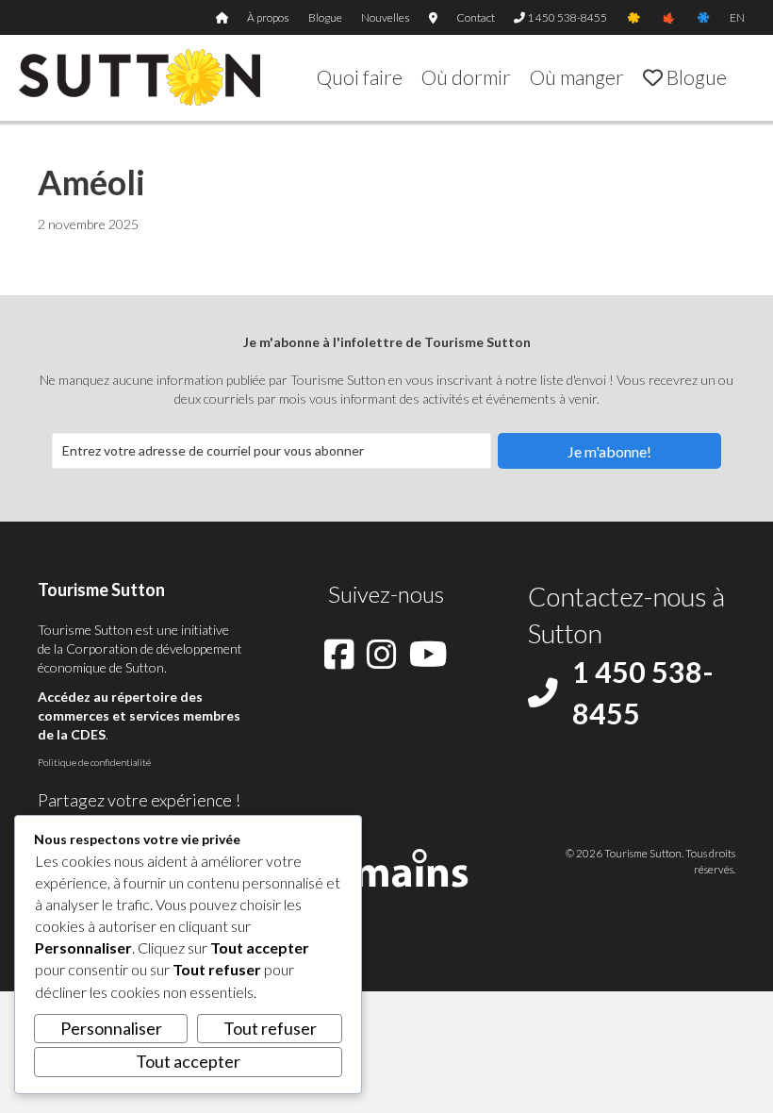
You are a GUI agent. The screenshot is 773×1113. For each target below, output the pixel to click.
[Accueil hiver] (702, 17)
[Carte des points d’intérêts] (433, 17)
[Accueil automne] (668, 17)
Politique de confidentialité (94, 762)
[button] (609, 451)
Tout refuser (270, 1028)
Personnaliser (111, 1028)
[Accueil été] (634, 17)
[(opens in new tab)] (386, 864)
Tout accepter (188, 1061)
